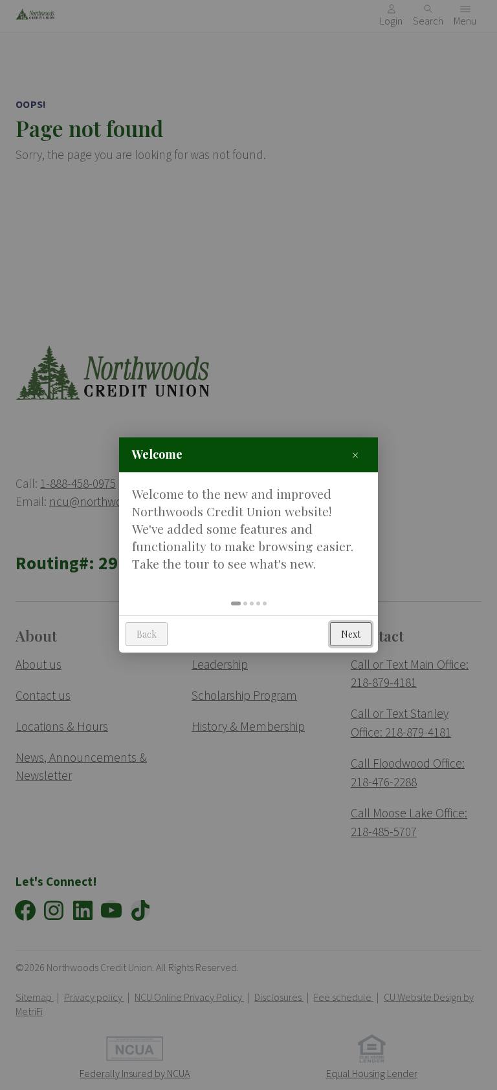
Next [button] (350, 634)
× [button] (355, 454)
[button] (236, 603)
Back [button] (147, 634)
